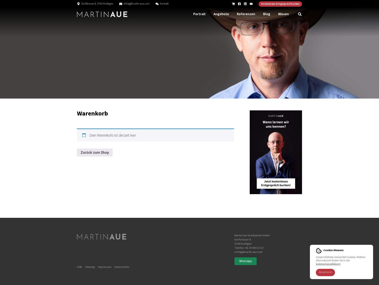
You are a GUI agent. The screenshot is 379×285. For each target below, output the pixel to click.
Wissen (283, 14)
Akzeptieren (325, 272)
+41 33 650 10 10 (253, 248)
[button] (300, 14)
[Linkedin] (245, 3)
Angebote (221, 14)
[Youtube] (251, 3)
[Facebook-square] (239, 3)
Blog (266, 14)
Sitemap (90, 267)
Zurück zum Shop (95, 152)
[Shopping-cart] (233, 3)
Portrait (199, 14)
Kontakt (164, 4)
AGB (79, 267)
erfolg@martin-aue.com (137, 4)
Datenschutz (121, 267)
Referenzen (246, 14)
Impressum (104, 267)
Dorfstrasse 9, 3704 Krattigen (97, 4)
